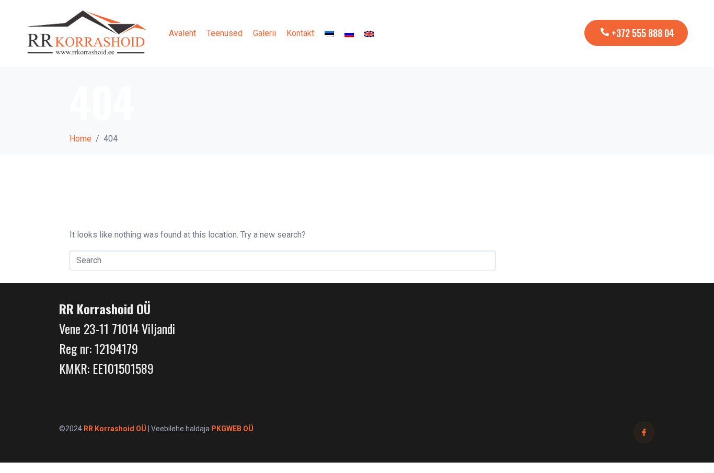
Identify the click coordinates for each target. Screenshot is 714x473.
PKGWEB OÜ (232, 428)
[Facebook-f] (644, 432)
